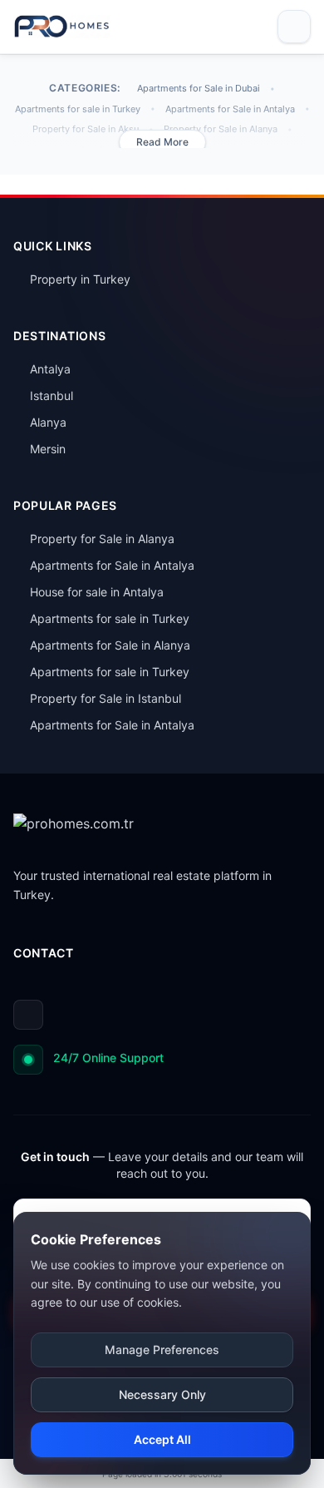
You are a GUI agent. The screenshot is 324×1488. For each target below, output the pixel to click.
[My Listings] (252, 26)
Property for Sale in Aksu (85, 129)
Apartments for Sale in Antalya (230, 109)
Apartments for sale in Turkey (77, 109)
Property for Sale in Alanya (220, 129)
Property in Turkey (80, 279)
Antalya (50, 369)
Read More (162, 142)
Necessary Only (162, 1394)
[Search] (224, 26)
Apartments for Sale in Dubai (198, 88)
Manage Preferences (162, 1349)
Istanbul (51, 395)
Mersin (48, 449)
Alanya (48, 422)
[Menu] (294, 26)
